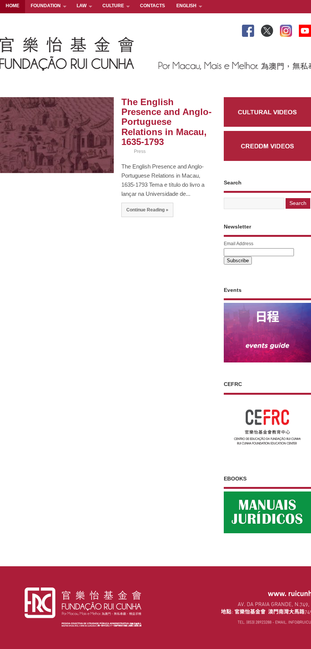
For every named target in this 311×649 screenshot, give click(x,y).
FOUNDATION (43, 6)
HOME (12, 5)
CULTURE (110, 6)
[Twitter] (267, 29)
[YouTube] (305, 29)
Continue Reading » (147, 209)
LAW (78, 6)
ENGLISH (183, 6)
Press (140, 151)
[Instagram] (286, 29)
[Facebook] (248, 29)
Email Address (238, 243)
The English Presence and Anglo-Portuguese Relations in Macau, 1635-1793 (166, 122)
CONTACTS (152, 5)
